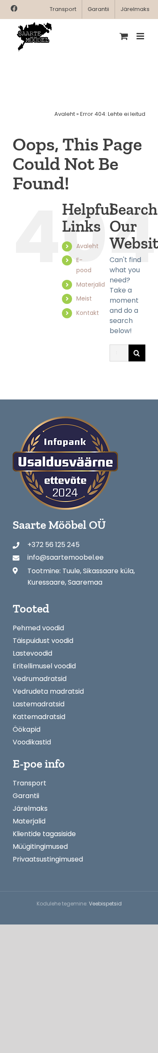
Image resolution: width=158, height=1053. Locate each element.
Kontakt (87, 313)
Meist (84, 298)
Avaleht (64, 114)
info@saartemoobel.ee (65, 557)
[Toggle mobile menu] (141, 36)
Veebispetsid (105, 903)
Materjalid (90, 284)
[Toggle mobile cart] (124, 36)
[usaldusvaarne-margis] (65, 419)
